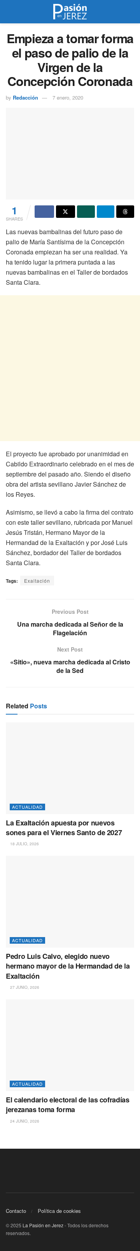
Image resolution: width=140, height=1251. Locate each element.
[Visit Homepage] (70, 11)
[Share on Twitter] (65, 211)
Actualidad (27, 807)
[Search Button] (131, 11)
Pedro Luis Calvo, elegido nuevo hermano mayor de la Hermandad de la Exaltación (68, 966)
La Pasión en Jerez (43, 1225)
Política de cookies (59, 1210)
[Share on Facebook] (44, 211)
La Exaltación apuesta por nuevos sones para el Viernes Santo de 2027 (64, 828)
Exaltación (37, 580)
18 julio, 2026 (24, 843)
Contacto (16, 1210)
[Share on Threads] (125, 211)
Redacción (25, 97)
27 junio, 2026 (24, 987)
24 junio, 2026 (24, 1121)
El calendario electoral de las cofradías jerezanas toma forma (68, 1104)
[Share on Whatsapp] (86, 211)
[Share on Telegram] (106, 211)
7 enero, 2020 (67, 97)
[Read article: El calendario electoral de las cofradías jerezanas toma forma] (70, 1045)
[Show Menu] (9, 11)
